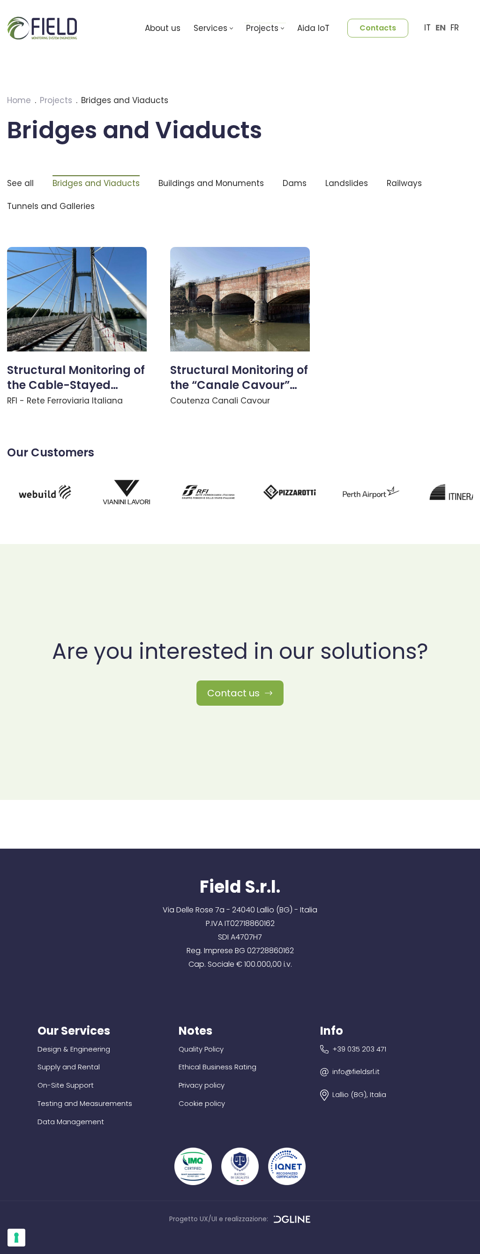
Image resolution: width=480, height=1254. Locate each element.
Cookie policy (202, 1103)
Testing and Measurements (85, 1103)
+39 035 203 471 (359, 1049)
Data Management (71, 1122)
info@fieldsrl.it (356, 1071)
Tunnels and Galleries (51, 206)
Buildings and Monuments (211, 183)
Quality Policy (201, 1049)
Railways (404, 183)
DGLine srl (292, 1220)
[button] (231, 28)
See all (20, 183)
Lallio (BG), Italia (359, 1094)
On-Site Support (66, 1085)
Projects (56, 100)
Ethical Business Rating (217, 1067)
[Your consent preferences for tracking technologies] (16, 1238)
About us (162, 28)
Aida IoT (313, 28)
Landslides (346, 183)
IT (427, 27)
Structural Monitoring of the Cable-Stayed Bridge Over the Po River (76, 384)
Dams (295, 183)
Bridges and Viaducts (96, 183)
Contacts (378, 27)
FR (454, 27)
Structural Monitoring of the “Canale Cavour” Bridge (239, 384)
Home (19, 100)
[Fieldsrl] (44, 27)
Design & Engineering (74, 1049)
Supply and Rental (69, 1067)
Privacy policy (202, 1085)
